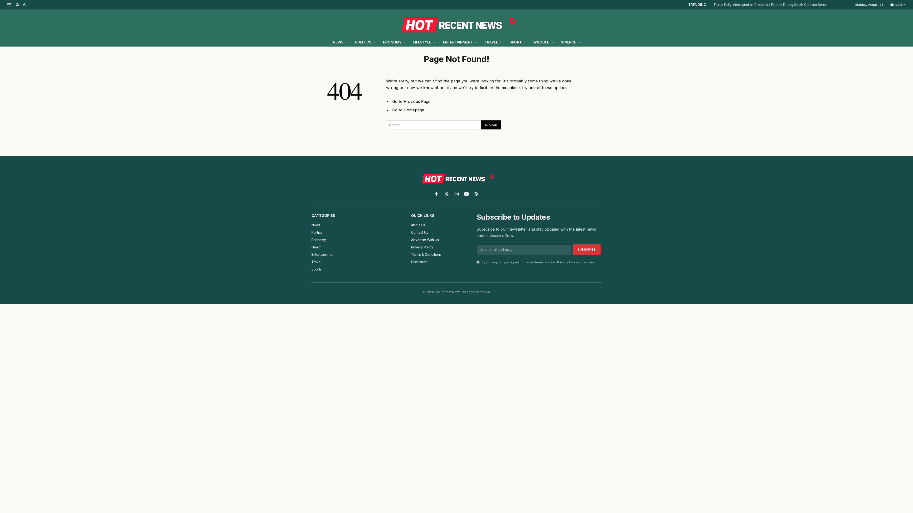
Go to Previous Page (411, 101)
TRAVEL (491, 42)
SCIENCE (568, 42)
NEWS (338, 42)
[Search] (17, 5)
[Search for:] (433, 124)
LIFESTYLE (422, 42)
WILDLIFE (541, 42)
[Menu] (9, 5)
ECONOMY (392, 42)
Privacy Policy (567, 262)
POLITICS (363, 42)
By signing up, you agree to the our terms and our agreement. (538, 262)
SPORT (516, 42)
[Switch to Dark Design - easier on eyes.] (24, 4)
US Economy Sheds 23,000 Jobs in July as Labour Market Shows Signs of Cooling (781, 5)
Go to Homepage (408, 110)
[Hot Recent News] (456, 24)
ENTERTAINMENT (458, 42)
